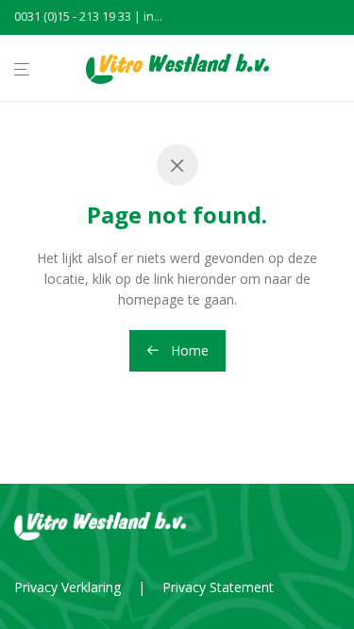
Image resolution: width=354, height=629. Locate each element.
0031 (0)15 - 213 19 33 (72, 16)
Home (188, 350)
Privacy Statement (218, 587)
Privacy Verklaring (67, 587)
